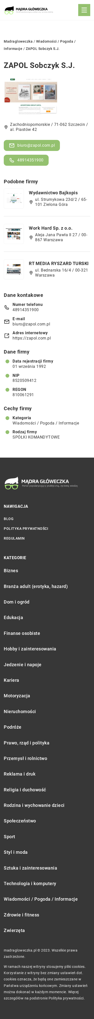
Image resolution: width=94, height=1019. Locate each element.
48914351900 (30, 160)
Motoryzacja (17, 695)
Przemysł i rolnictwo (25, 758)
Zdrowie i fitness (21, 914)
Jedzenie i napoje (23, 664)
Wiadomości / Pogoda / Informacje (46, 423)
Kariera (11, 680)
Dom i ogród (17, 602)
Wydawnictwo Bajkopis (53, 192)
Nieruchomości (20, 711)
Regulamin (14, 538)
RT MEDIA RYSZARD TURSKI (59, 263)
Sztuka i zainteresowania (30, 868)
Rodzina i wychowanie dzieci (34, 805)
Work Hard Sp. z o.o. (50, 228)
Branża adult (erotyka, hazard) (36, 586)
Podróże (13, 727)
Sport (9, 836)
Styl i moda (16, 852)
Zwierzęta (14, 930)
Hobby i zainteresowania (30, 648)
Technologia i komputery (30, 883)
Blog (9, 519)
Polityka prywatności (26, 529)
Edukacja (13, 617)
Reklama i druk (19, 774)
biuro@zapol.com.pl (36, 145)
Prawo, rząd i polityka (26, 742)
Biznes (11, 570)
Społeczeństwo (20, 820)
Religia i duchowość (25, 789)
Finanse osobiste (22, 633)
